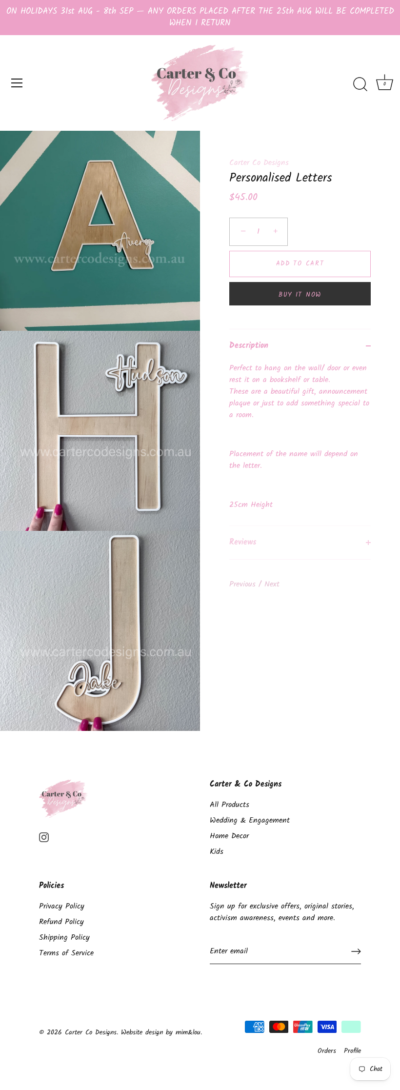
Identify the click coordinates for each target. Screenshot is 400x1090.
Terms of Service (66, 953)
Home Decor (229, 836)
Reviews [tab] (242, 542)
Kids (216, 852)
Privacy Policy (61, 906)
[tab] (300, 444)
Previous (244, 584)
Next (272, 584)
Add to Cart (300, 264)
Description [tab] (248, 346)
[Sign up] (356, 951)
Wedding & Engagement (250, 820)
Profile (352, 1051)
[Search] (360, 84)
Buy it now (300, 295)
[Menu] (17, 83)
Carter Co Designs (259, 163)
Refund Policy (61, 922)
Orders (327, 1051)
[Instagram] (44, 837)
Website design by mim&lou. (161, 1033)
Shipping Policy (64, 937)
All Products (229, 805)
